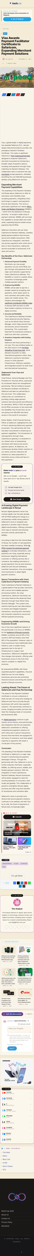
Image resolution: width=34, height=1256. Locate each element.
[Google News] (17, 876)
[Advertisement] (17, 121)
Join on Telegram (18, 19)
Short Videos (8, 1166)
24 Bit (5, 1163)
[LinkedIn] (13, 94)
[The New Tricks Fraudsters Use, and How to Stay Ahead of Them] (9, 992)
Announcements (7, 863)
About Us (5, 1215)
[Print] (23, 886)
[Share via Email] (22, 94)
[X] (8, 94)
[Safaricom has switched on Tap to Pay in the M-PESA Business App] (9, 950)
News (7, 28)
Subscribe (18, 817)
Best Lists (6, 1159)
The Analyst (9, 59)
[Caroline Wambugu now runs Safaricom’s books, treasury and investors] (25, 972)
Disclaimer (5, 1226)
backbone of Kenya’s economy (18, 632)
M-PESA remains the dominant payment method (16, 548)
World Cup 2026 (7, 1211)
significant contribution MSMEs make (18, 303)
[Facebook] (3, 94)
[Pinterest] (17, 94)
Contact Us (5, 1218)
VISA (4, 866)
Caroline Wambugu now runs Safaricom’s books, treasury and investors (25, 980)
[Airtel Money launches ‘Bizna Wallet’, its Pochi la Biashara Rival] (25, 992)
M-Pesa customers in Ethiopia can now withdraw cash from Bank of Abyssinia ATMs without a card (24, 959)
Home (3, 28)
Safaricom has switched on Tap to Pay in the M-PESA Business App (8, 957)
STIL (4, 1170)
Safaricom (24, 863)
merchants (5, 174)
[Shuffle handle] (28, 1021)
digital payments (10, 720)
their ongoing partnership (20, 156)
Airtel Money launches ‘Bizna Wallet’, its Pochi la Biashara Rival (24, 1000)
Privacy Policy (6, 1222)
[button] (17, 828)
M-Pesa (16, 863)
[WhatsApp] (29, 883)
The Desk (6, 1152)
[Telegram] (20, 886)
